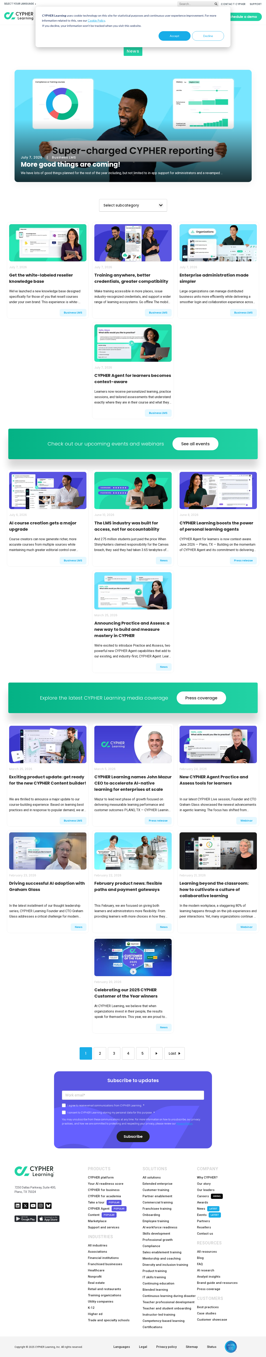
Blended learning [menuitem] (155, 1290)
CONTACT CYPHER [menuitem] (233, 4)
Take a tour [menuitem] (103, 1202)
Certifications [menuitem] (152, 1327)
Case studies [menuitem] (206, 1313)
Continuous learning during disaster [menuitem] (169, 1296)
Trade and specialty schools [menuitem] (108, 1320)
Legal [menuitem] (143, 1347)
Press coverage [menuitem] (208, 1289)
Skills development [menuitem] (156, 1233)
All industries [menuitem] (97, 1245)
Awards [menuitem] (202, 1202)
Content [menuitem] (101, 1215)
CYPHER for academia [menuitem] (104, 1196)
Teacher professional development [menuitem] (169, 1302)
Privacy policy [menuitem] (166, 1347)
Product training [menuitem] (155, 1271)
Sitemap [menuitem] (192, 1347)
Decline (208, 36)
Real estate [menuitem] (96, 1283)
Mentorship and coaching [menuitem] (162, 1258)
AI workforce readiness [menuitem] (160, 1227)
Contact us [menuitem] (205, 1233)
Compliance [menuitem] (151, 1246)
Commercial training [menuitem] (158, 1202)
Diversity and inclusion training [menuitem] (165, 1265)
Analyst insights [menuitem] (208, 1276)
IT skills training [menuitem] (154, 1277)
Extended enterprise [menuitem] (157, 1184)
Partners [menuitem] (203, 1221)
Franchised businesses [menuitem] (105, 1264)
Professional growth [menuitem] (158, 1240)
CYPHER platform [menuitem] (101, 1177)
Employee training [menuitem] (156, 1221)
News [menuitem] (207, 1209)
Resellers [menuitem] (204, 1227)
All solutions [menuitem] (152, 1177)
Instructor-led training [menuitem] (159, 1314)
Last (172, 1053)
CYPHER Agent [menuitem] (106, 1209)
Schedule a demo (242, 16)
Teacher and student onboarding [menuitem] (167, 1308)
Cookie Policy (96, 20)
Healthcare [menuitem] (96, 1270)
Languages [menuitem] (121, 1347)
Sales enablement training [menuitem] (162, 1252)
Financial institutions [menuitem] (103, 1258)
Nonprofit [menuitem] (95, 1276)
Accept (174, 36)
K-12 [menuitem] (91, 1308)
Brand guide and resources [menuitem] (217, 1283)
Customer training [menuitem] (156, 1190)
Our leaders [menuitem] (205, 1190)
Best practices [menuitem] (208, 1307)
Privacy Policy (184, 1123)
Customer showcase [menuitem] (212, 1319)
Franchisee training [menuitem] (157, 1209)
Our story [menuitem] (204, 1184)
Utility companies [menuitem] (100, 1301)
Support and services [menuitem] (103, 1227)
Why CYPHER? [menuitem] (207, 1177)
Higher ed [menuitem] (95, 1314)
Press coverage (201, 698)
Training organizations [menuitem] (104, 1295)
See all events (195, 444)
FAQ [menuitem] (200, 1264)
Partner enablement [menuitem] (157, 1196)
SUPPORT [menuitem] (256, 4)
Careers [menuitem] (209, 1196)
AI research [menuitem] (205, 1270)
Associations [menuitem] (97, 1252)
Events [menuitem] (208, 1215)
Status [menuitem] (211, 1347)
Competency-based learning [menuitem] (164, 1321)
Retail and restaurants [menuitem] (104, 1289)
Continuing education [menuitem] (158, 1283)
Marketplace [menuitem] (97, 1221)
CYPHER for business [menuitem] (103, 1190)
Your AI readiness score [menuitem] (105, 1184)
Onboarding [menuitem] (151, 1215)
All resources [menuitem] (207, 1252)
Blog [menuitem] (200, 1258)
